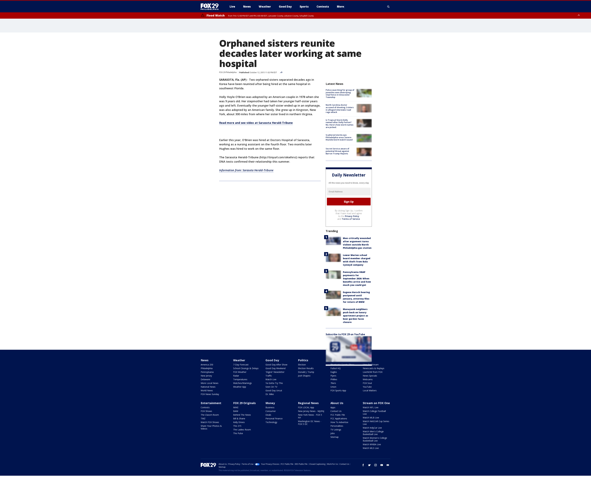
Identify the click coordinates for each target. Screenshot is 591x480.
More (340, 6)
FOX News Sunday (210, 394)
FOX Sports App (338, 390)
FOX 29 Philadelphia (228, 72)
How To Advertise (339, 422)
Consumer (270, 411)
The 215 (237, 425)
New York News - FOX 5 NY (310, 416)
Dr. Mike (269, 394)
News (204, 360)
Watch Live (270, 379)
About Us (336, 403)
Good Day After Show (276, 364)
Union (333, 386)
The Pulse (238, 433)
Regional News (308, 403)
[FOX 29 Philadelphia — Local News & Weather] (211, 6)
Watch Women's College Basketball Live (375, 439)
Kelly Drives (239, 422)
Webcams (368, 379)
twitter (369, 465)
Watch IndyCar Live (372, 427)
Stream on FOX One (376, 403)
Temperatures (240, 379)
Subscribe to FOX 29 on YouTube (345, 334)
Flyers (333, 375)
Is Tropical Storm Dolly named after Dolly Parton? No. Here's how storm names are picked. (339, 124)
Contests (205, 407)
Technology (271, 422)
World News (207, 390)
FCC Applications (338, 418)
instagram (375, 465)
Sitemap (334, 436)
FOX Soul (367, 383)
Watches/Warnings (242, 383)
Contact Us (336, 411)
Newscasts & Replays (373, 368)
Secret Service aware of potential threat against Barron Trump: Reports (337, 151)
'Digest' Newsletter (274, 372)
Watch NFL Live (370, 407)
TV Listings (335, 429)
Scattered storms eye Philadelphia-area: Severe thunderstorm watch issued (339, 137)
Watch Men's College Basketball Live (373, 433)
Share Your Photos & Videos (211, 427)
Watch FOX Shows (210, 422)
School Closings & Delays (246, 368)
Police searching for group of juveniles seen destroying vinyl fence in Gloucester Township (340, 94)
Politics (303, 360)
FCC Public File (337, 414)
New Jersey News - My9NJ (311, 411)
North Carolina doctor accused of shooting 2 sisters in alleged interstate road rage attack (340, 108)
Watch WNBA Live (372, 444)
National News (208, 386)
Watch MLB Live (371, 417)
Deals (268, 414)
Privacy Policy (352, 216)
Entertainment (211, 403)
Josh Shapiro (304, 375)
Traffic (268, 375)
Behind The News (242, 414)
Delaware (205, 379)
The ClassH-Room (210, 414)
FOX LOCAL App (306, 407)
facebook (363, 465)
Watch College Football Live (374, 412)
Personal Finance (274, 418)
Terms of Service (351, 218)
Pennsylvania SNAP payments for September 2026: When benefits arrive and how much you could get (357, 278)
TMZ (203, 418)
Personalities (336, 425)
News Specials (370, 375)
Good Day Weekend (275, 368)
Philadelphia (207, 368)
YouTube (367, 386)
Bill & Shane (239, 418)
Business (269, 407)
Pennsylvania (207, 372)
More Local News (209, 383)
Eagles (333, 372)
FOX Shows (206, 411)
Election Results (306, 368)
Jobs (332, 433)
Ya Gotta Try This (274, 383)
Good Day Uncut (273, 390)
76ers (333, 383)
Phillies (333, 379)
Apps (332, 407)
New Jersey (206, 375)
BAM (235, 411)
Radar (236, 375)
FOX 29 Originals (244, 403)
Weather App (239, 386)
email (387, 465)
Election (302, 364)
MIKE (235, 407)
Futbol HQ (335, 368)
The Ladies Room (242, 429)
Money (270, 403)
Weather (239, 360)
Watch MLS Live (371, 448)
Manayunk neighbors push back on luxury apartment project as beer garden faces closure (355, 316)
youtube (381, 465)
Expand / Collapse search (388, 6)
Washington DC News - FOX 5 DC (309, 422)
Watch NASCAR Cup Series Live (376, 422)
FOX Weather (239, 372)
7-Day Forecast (241, 364)
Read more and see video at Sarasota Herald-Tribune (256, 123)
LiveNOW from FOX (372, 372)
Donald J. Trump (306, 372)
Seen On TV (271, 386)
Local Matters (370, 390)
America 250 (207, 364)
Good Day (272, 360)
